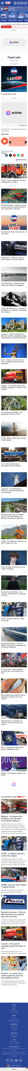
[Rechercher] (22, 3)
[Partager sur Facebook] (6, 156)
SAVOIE (15, 26)
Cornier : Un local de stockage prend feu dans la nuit (13, 946)
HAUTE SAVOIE (6, 26)
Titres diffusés (14, 1010)
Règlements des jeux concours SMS (14, 1052)
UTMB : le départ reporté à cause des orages (12, 854)
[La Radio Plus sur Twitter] (11, 1060)
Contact (14, 1006)
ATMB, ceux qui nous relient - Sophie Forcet (13, 886)
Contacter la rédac (14, 1021)
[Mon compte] (25, 3)
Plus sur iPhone (14, 1041)
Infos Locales (14, 1019)
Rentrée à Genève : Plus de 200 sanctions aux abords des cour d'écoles (13, 914)
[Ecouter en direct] (18, 3)
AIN (20, 26)
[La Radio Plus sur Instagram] (20, 1060)
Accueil (4, 20)
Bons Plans (12, 20)
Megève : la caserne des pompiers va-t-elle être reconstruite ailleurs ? (11, 818)
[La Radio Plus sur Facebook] (7, 1060)
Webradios (14, 1036)
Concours (14, 1030)
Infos (20, 20)
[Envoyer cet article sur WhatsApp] (18, 156)
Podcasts (14, 1035)
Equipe (14, 1008)
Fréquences (14, 1012)
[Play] (2, 9)
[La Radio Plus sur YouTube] (16, 1060)
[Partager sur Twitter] (10, 156)
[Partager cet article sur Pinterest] (14, 156)
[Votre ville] (15, 3)
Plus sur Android (14, 1043)
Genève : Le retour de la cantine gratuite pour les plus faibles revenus (12, 975)
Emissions (14, 1028)
